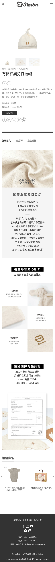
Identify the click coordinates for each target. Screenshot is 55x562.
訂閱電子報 (27, 520)
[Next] (48, 35)
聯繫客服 (17, 520)
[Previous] (6, 35)
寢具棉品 (12, 69)
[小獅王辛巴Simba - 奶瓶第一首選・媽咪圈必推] (27, 4)
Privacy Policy (16, 554)
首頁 (4, 69)
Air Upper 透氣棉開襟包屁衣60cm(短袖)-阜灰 (14, 489)
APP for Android (37, 554)
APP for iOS (27, 554)
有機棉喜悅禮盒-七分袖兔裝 (41, 489)
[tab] (27, 133)
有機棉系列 (23, 69)
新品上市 (38, 520)
